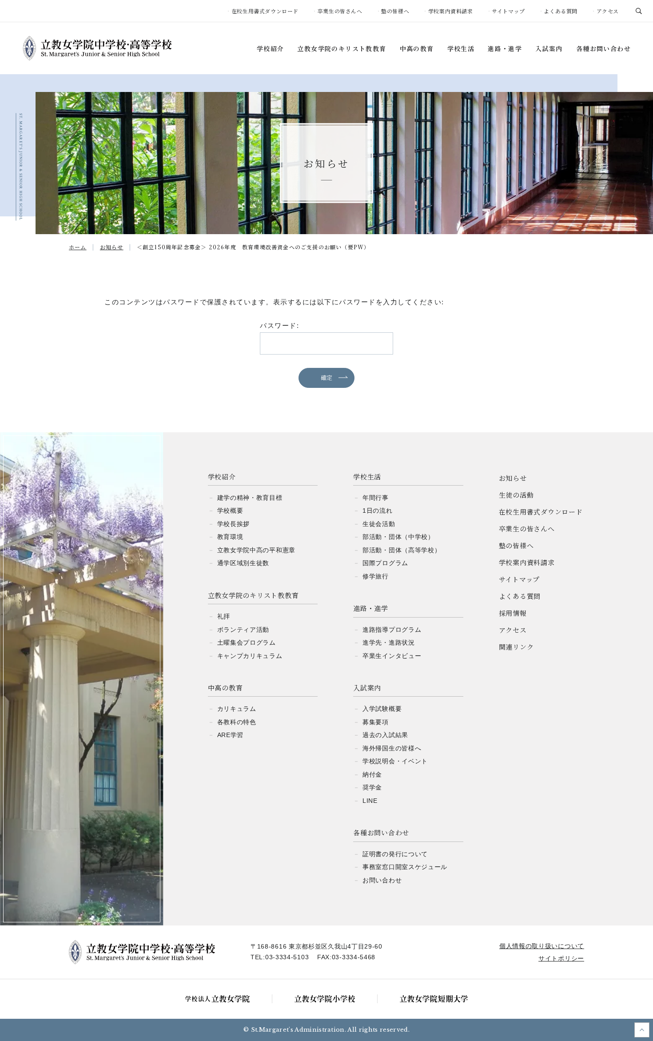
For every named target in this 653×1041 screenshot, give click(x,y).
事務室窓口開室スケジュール (404, 866)
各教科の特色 (236, 722)
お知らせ (513, 478)
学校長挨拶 (233, 523)
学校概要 (230, 510)
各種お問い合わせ (603, 48)
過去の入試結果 (385, 734)
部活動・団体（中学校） (398, 536)
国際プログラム (385, 562)
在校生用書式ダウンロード (265, 11)
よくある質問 (560, 11)
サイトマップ (508, 11)
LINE (370, 800)
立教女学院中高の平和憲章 (256, 550)
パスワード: (279, 325)
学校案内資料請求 (450, 11)
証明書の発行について (395, 854)
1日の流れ (377, 510)
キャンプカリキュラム (250, 655)
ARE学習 (230, 734)
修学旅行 (375, 576)
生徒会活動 (378, 523)
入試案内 (549, 48)
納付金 (372, 774)
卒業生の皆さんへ (340, 11)
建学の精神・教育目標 (250, 497)
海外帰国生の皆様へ (391, 748)
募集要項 (375, 722)
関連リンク (516, 646)
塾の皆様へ (395, 11)
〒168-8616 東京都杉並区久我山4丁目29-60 (316, 946)
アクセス (608, 11)
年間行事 (375, 497)
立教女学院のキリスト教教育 (341, 48)
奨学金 (372, 787)
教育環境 (230, 536)
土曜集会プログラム (246, 642)
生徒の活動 (516, 495)
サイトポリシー (561, 958)
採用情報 (513, 613)
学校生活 (461, 48)
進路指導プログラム (391, 629)
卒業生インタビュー (391, 655)
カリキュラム (236, 708)
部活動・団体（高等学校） (401, 550)
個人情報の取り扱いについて (541, 945)
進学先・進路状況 (388, 642)
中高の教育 (417, 48)
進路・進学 (505, 48)
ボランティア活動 (243, 629)
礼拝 (223, 616)
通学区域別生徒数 (243, 562)
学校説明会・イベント (395, 761)
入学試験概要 (382, 708)
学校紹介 (270, 48)
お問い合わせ (382, 880)
